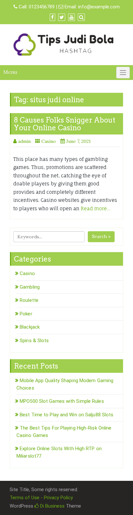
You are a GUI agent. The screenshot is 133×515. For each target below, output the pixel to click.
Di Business (52, 506)
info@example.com (99, 7)
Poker (26, 314)
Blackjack (30, 327)
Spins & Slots (34, 340)
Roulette (29, 300)
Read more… (95, 208)
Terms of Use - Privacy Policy (41, 497)
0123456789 (42, 7)
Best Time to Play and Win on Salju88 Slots (66, 415)
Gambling (30, 287)
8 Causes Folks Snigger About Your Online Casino (64, 124)
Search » (101, 236)
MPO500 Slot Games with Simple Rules (62, 401)
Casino (48, 141)
